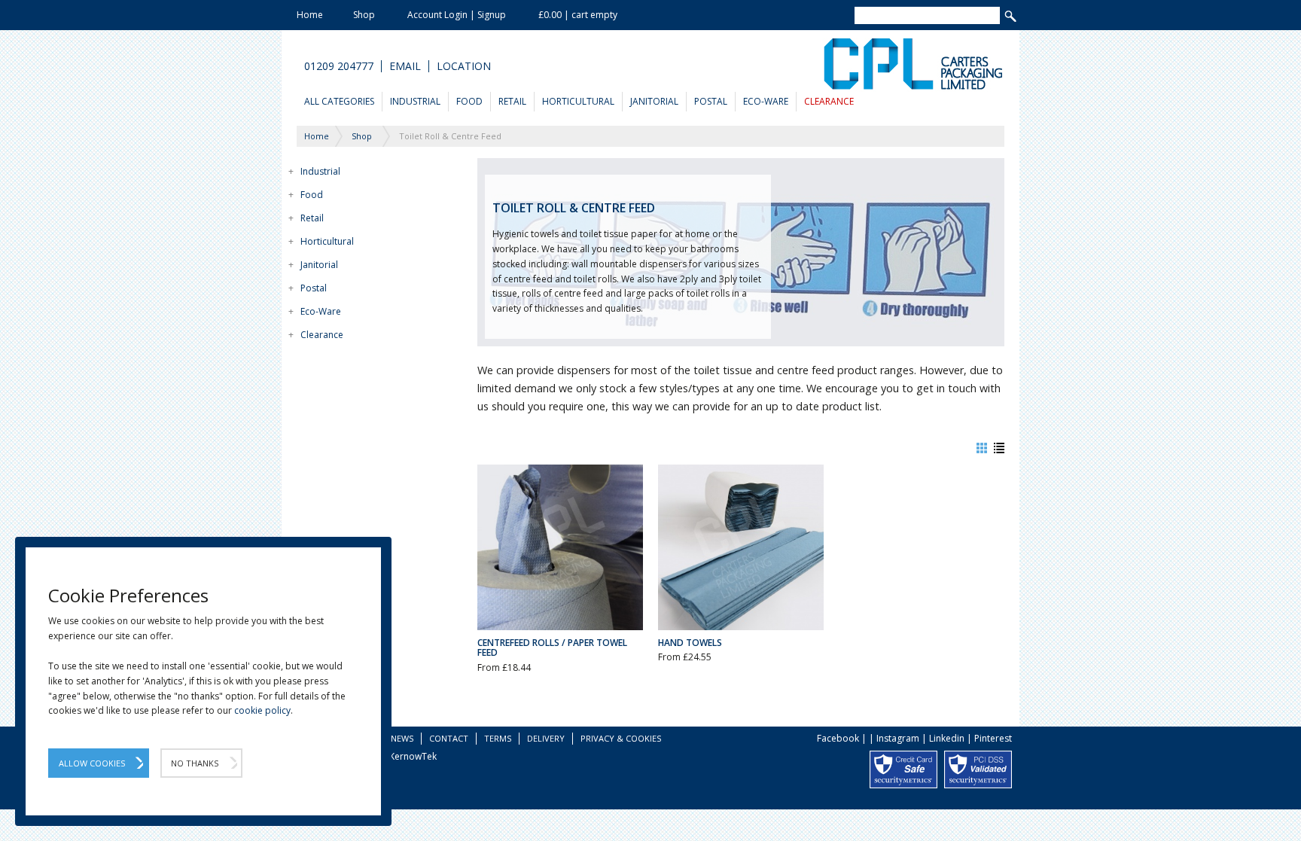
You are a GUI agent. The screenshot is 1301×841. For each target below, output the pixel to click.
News (402, 738)
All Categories (339, 101)
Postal (710, 101)
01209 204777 (338, 66)
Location (464, 66)
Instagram (897, 738)
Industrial (415, 101)
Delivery (546, 738)
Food (469, 101)
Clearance (829, 101)
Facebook (838, 738)
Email (405, 66)
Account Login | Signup (456, 14)
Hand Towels (690, 642)
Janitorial (654, 101)
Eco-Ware (765, 101)
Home (310, 14)
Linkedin (946, 738)
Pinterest (993, 738)
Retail (512, 101)
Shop (364, 14)
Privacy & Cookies (620, 738)
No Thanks (194, 763)
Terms (497, 738)
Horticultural (578, 101)
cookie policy (262, 710)
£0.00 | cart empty (577, 14)
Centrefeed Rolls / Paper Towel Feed (552, 647)
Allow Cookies (92, 763)
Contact (448, 738)
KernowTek (413, 756)
